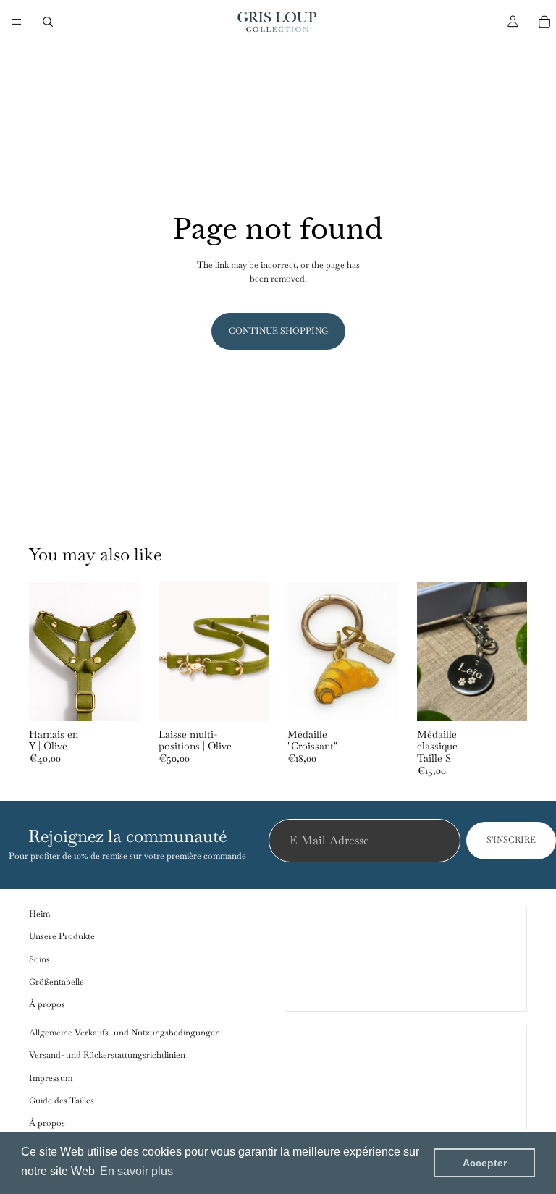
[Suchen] (48, 22)
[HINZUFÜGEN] (246, 699)
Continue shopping (278, 331)
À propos (47, 1004)
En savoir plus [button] (136, 1171)
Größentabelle (56, 982)
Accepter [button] (485, 1163)
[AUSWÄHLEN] (117, 699)
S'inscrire (511, 840)
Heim (39, 914)
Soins (39, 959)
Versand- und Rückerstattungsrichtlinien (107, 1055)
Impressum (50, 1078)
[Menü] (16, 21)
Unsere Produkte (62, 937)
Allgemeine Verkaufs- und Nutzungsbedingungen (124, 1032)
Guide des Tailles (61, 1100)
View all (512, 557)
